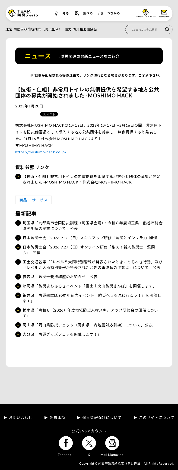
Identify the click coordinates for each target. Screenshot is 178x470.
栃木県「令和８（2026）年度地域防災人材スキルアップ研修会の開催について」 (90, 313)
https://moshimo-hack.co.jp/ (41, 152)
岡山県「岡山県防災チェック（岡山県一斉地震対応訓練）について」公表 (88, 325)
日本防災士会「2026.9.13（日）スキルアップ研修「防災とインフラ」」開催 (90, 237)
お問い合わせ (20, 417)
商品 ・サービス (33, 200)
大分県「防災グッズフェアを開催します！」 (62, 334)
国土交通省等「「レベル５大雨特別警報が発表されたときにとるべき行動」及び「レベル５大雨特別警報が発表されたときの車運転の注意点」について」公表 (93, 265)
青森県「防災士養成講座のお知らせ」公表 (60, 276)
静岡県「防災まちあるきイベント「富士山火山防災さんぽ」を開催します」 (90, 286)
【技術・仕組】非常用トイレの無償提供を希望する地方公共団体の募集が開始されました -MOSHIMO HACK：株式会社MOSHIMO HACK (92, 179)
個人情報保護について (102, 417)
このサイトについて (156, 417)
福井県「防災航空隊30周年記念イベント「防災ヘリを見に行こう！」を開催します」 (92, 298)
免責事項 (57, 417)
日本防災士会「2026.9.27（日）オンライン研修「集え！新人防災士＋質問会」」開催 (89, 250)
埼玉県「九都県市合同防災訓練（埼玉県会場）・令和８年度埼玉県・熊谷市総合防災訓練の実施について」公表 (93, 226)
